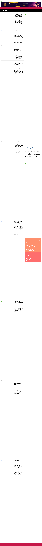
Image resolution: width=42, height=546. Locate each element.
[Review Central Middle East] (4, 0)
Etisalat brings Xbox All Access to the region (19, 143)
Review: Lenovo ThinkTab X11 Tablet (30, 246)
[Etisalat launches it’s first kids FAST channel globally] (7, 17)
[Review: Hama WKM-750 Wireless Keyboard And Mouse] (33, 201)
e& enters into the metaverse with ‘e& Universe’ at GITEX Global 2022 (18, 47)
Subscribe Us (28, 158)
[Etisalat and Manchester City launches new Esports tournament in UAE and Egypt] (7, 499)
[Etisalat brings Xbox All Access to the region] (7, 180)
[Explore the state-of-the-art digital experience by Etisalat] (7, 260)
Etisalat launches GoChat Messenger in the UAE (18, 63)
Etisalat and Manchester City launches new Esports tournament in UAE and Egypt (18, 463)
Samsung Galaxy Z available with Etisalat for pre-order (18, 382)
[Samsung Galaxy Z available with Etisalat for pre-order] (7, 419)
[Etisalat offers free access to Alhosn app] (6, 339)
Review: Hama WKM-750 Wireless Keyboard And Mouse (31, 241)
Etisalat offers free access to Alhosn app (18, 302)
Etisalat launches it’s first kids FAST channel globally (19, 15)
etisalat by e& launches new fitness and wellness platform (18, 32)
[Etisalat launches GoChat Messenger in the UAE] (7, 100)
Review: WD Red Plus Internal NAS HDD (30, 250)
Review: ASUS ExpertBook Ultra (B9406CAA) (30, 259)
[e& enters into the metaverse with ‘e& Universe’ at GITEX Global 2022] (7, 48)
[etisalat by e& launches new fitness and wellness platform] (7, 33)
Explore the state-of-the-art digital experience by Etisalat (18, 223)
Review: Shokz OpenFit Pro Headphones (32, 254)
